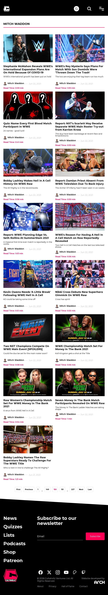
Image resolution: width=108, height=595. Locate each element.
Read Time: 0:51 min (13, 311)
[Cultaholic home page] (38, 9)
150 (55, 489)
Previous (29, 489)
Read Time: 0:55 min (65, 311)
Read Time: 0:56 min (13, 199)
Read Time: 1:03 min (13, 253)
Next (81, 489)
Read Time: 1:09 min (65, 88)
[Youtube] (66, 572)
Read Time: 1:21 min (13, 479)
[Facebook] (40, 572)
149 (47, 489)
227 (72, 489)
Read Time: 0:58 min (13, 365)
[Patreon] (74, 572)
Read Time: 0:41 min (13, 142)
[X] (49, 572)
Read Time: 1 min (63, 419)
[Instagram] (57, 572)
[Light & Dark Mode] (76, 8)
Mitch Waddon (16, 83)
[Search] (89, 8)
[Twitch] (83, 572)
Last (90, 489)
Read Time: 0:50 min (65, 145)
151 (62, 489)
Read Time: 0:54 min (13, 422)
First (18, 489)
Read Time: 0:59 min (13, 88)
